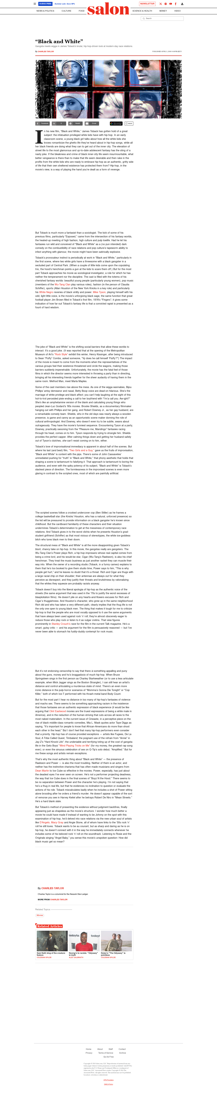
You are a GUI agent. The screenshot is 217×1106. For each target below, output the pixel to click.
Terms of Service (105, 1053)
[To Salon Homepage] (108, 8)
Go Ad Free (108, 1057)
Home (88, 1049)
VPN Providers (108, 1080)
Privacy (89, 1053)
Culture (66, 11)
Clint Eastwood (57, 711)
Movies (40, 915)
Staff (111, 1049)
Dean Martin (42, 771)
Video (177, 11)
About (100, 1049)
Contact (122, 1049)
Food (82, 11)
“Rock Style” (61, 354)
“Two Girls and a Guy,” (81, 450)
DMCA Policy (108, 1084)
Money (163, 11)
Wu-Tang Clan (62, 284)
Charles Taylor (46, 52)
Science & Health (142, 11)
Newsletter (147, 4)
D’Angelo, (45, 822)
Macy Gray (57, 822)
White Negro (46, 292)
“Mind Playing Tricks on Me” (74, 746)
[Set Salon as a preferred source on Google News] (116, 124)
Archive (122, 1053)
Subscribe (45, 4)
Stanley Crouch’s (61, 624)
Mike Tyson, (99, 292)
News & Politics (45, 11)
